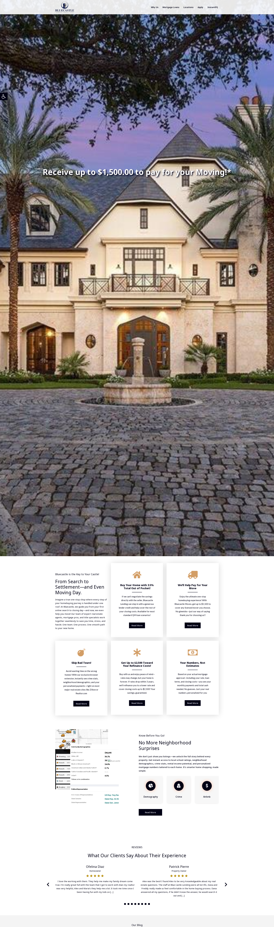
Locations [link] (188, 7)
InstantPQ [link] (212, 7)
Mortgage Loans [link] (171, 7)
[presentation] (48, 884)
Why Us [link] (154, 7)
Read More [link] (137, 625)
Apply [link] (200, 7)
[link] (3, 96)
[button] (125, 904)
